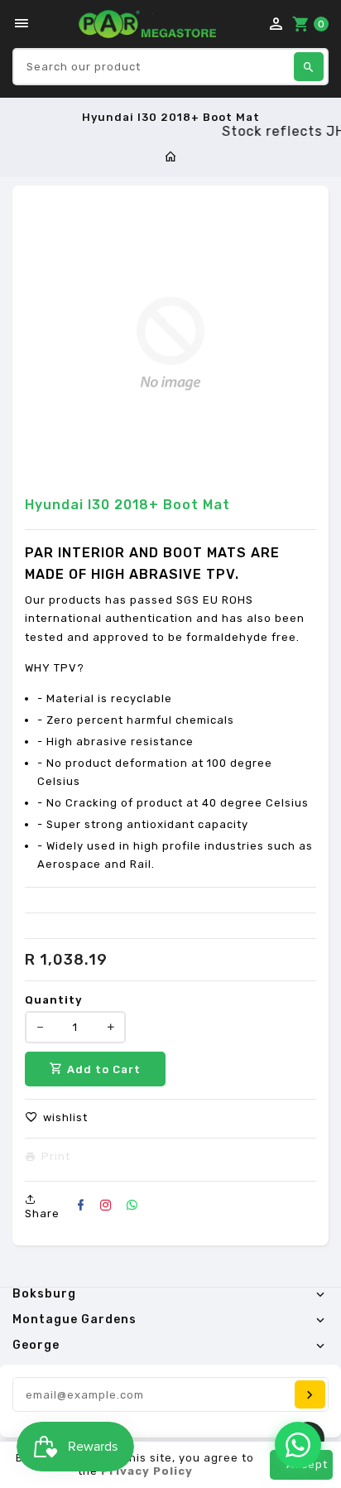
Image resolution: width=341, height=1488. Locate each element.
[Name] (310, 1394)
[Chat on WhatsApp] (298, 1445)
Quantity (54, 1000)
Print (55, 1157)
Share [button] (42, 1213)
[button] (56, 1118)
